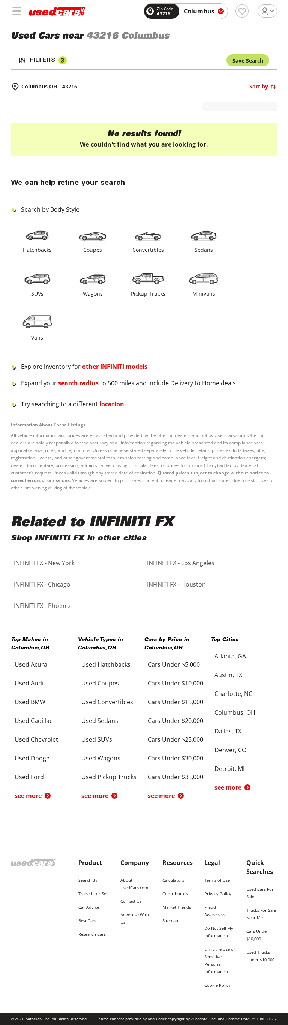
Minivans (203, 293)
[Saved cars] (242, 11)
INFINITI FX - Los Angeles (180, 563)
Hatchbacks (37, 249)
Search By (88, 880)
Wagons (93, 293)
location (111, 404)
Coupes (92, 249)
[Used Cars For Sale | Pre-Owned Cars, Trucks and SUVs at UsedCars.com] (57, 11)
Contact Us (130, 901)
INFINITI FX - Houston (176, 584)
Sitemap (170, 920)
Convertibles (148, 249)
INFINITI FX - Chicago (42, 584)
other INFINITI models (114, 366)
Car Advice (88, 907)
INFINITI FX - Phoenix (42, 606)
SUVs (37, 293)
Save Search (247, 60)
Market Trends (176, 907)
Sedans (204, 249)
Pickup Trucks (148, 293)
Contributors (175, 893)
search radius (78, 383)
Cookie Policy (217, 985)
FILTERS (47, 60)
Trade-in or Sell (93, 893)
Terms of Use (217, 880)
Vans (37, 337)
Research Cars (92, 934)
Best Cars (87, 920)
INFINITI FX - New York (44, 563)
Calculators (173, 880)
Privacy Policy (217, 893)
